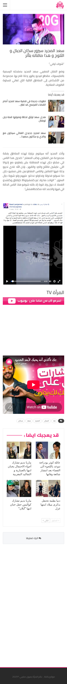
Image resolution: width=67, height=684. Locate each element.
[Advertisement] (36, 603)
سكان (20, 421)
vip (54, 421)
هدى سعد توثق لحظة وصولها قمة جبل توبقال (24, 119)
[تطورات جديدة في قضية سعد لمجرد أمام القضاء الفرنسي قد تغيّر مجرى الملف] (56, 106)
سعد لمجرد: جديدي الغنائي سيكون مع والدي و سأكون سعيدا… (24, 135)
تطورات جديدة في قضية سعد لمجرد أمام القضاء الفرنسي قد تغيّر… (24, 103)
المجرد (37, 421)
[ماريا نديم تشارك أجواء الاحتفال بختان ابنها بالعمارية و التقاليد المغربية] (19, 450)
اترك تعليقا (32, 538)
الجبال (46, 421)
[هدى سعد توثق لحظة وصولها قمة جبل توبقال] (56, 122)
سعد (29, 421)
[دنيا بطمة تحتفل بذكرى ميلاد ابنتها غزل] (48, 488)
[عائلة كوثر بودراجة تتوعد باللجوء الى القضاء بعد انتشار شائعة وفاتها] (48, 450)
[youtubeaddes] (33, 300)
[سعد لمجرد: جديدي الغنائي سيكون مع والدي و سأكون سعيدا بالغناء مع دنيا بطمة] (56, 138)
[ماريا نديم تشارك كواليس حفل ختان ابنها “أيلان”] (19, 488)
